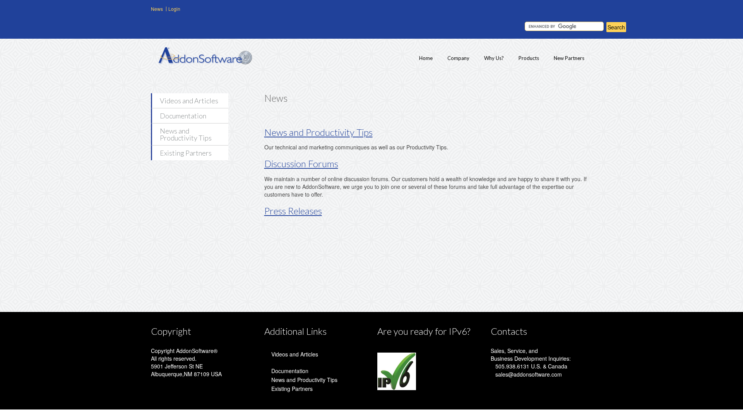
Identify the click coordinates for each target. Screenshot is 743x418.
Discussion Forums (301, 163)
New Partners (569, 58)
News (157, 8)
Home (426, 58)
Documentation (183, 115)
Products (529, 58)
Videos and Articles (189, 100)
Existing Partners (186, 153)
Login (174, 8)
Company (458, 58)
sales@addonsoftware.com (528, 374)
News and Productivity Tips (186, 134)
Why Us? (494, 58)
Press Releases (293, 210)
